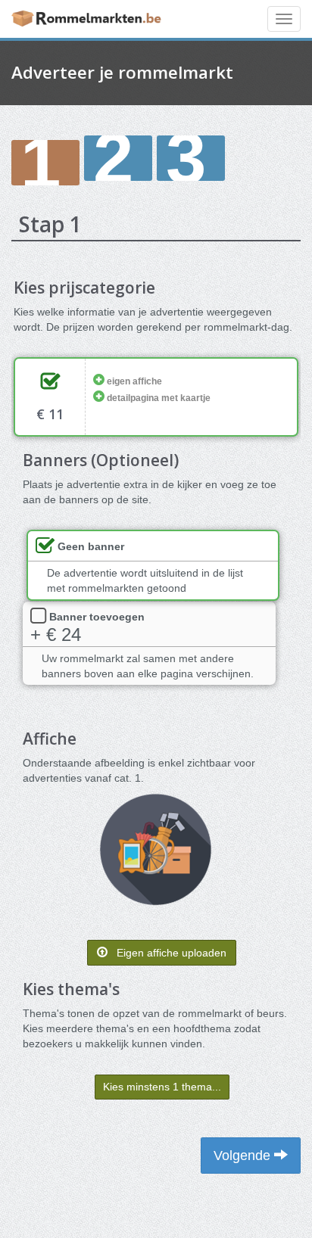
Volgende (244, 1155)
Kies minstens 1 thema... (162, 1087)
